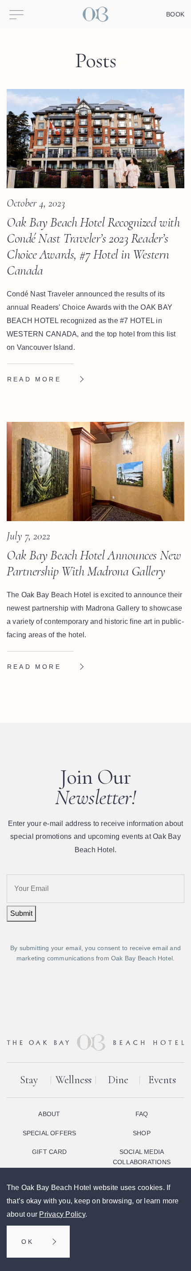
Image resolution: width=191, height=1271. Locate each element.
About (49, 1113)
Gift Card (49, 1151)
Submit (21, 913)
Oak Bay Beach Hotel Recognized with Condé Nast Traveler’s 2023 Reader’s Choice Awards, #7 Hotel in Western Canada (93, 246)
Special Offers (49, 1133)
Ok (27, 1241)
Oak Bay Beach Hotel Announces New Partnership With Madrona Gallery (94, 563)
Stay (29, 1079)
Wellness (74, 1079)
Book (175, 14)
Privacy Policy (62, 1214)
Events (162, 1079)
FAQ (141, 1113)
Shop (142, 1133)
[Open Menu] (16, 14)
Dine (118, 1079)
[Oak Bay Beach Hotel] (95, 14)
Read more (34, 379)
